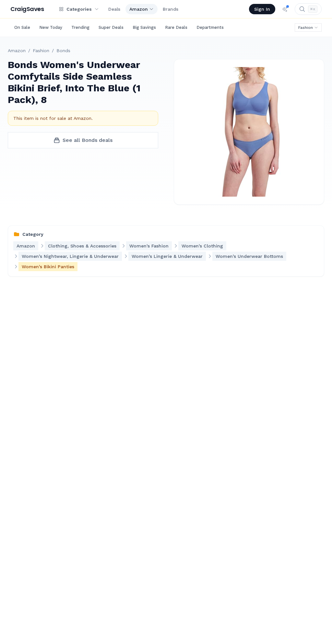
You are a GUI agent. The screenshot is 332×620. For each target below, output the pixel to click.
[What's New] (285, 9)
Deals (114, 9)
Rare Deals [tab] (176, 27)
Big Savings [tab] (144, 27)
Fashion (305, 27)
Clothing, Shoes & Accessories (82, 245)
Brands (170, 9)
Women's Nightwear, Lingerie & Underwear (70, 256)
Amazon (138, 9)
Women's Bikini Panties (48, 266)
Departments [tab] (210, 27)
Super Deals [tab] (111, 27)
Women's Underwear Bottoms (249, 256)
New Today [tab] (50, 27)
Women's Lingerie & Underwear (167, 256)
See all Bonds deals (88, 140)
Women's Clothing (202, 245)
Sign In (262, 9)
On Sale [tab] (22, 27)
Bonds (63, 50)
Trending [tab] (80, 27)
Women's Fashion (149, 245)
